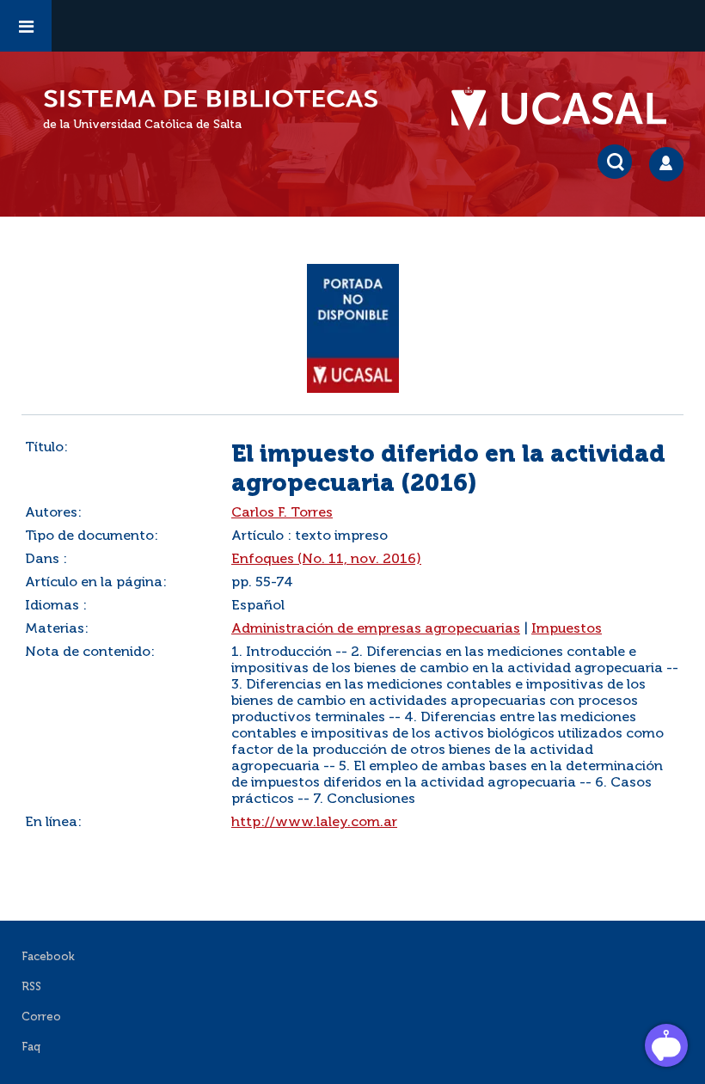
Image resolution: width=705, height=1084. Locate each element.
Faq (30, 1047)
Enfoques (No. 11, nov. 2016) (326, 559)
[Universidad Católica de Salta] (567, 109)
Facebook (48, 957)
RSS (31, 987)
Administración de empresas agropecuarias (375, 629)
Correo (41, 1017)
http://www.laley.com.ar (314, 823)
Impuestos (566, 629)
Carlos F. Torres (282, 513)
